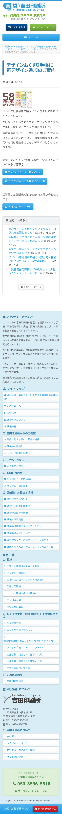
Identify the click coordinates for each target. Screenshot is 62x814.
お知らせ (12, 49)
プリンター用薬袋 (15, 573)
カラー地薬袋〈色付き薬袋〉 (21, 593)
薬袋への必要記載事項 (18, 505)
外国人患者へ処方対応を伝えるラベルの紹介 (29, 547)
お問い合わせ (18, 27)
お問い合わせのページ (19, 206)
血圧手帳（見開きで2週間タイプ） (24, 661)
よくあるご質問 (14, 466)
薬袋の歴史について (17, 499)
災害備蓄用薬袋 (14, 607)
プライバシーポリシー (18, 743)
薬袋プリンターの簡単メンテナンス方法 (27, 540)
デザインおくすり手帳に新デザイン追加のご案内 (31, 50)
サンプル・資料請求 (17, 486)
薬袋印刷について (15, 419)
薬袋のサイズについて (18, 533)
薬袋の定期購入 (14, 446)
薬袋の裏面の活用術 (17, 512)
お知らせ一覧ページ (32, 287)
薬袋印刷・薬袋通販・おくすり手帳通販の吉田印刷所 (30, 46)
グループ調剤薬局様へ (18, 453)
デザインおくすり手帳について (24, 171)
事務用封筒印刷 (14, 681)
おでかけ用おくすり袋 (18, 668)
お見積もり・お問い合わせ (20, 479)
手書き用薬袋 (13, 586)
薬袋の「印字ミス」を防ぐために (24, 526)
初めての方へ (13, 406)
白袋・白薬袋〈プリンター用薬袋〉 (25, 579)
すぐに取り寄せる (47, 809)
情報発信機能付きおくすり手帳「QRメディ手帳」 (29, 640)
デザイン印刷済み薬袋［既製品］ (24, 566)
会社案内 (11, 736)
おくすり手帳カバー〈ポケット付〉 (25, 647)
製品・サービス (28, 49)
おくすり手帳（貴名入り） (20, 629)
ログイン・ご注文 (44, 27)
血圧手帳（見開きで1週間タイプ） (24, 654)
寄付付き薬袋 (13, 600)
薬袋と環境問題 (14, 519)
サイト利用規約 (14, 757)
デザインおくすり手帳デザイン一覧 (26, 181)
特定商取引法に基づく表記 (20, 750)
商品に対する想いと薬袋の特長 (22, 439)
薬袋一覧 (11, 426)
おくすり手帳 (13, 623)
